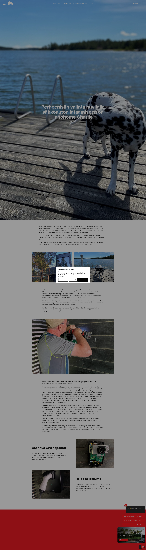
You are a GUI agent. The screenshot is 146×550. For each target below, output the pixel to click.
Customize (63, 280)
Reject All (73, 280)
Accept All (83, 280)
